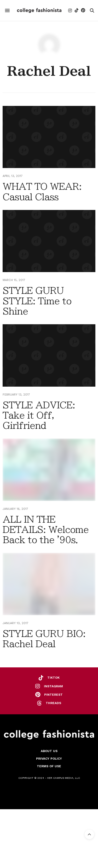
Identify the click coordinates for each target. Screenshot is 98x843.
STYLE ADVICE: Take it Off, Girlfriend (39, 415)
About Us (49, 751)
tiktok (53, 677)
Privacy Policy (49, 758)
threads (53, 703)
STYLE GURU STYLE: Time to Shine (37, 300)
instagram (53, 686)
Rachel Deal (49, 71)
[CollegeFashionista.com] (39, 10)
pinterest (53, 694)
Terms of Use (49, 766)
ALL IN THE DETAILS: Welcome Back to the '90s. (46, 529)
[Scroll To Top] (89, 834)
